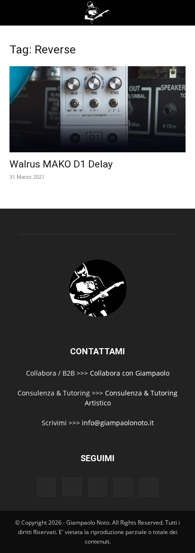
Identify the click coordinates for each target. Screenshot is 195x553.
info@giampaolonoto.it (118, 422)
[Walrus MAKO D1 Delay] (97, 109)
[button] (15, 13)
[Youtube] (148, 487)
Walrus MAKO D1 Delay (61, 164)
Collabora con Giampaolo (129, 373)
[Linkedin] (97, 487)
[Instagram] (71, 486)
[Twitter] (123, 487)
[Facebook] (46, 487)
